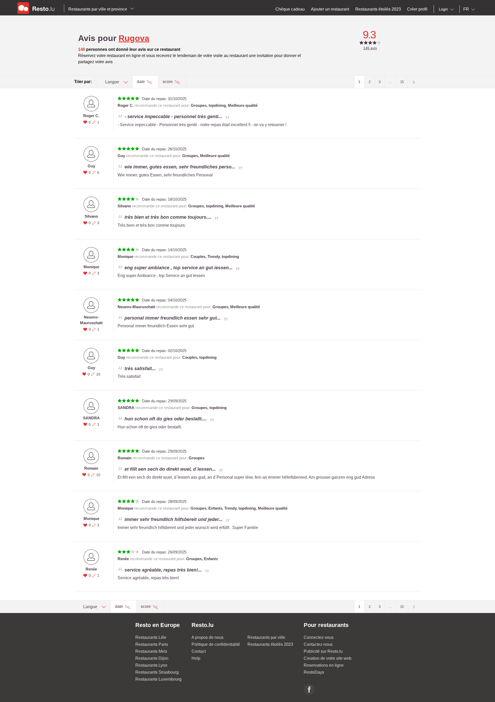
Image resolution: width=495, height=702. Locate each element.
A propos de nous (208, 637)
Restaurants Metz (151, 651)
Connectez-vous (319, 637)
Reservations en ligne (324, 665)
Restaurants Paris (151, 644)
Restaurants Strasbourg (157, 672)
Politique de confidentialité (216, 644)
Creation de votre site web (327, 658)
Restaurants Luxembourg (158, 679)
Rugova (134, 38)
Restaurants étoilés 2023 (270, 644)
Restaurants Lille (150, 637)
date (141, 81)
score (168, 81)
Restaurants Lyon (151, 665)
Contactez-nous (318, 644)
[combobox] (447, 9)
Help (196, 658)
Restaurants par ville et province (98, 9)
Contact (199, 651)
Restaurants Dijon (151, 658)
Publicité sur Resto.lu (323, 651)
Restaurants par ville (266, 637)
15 (402, 82)
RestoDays (314, 672)
